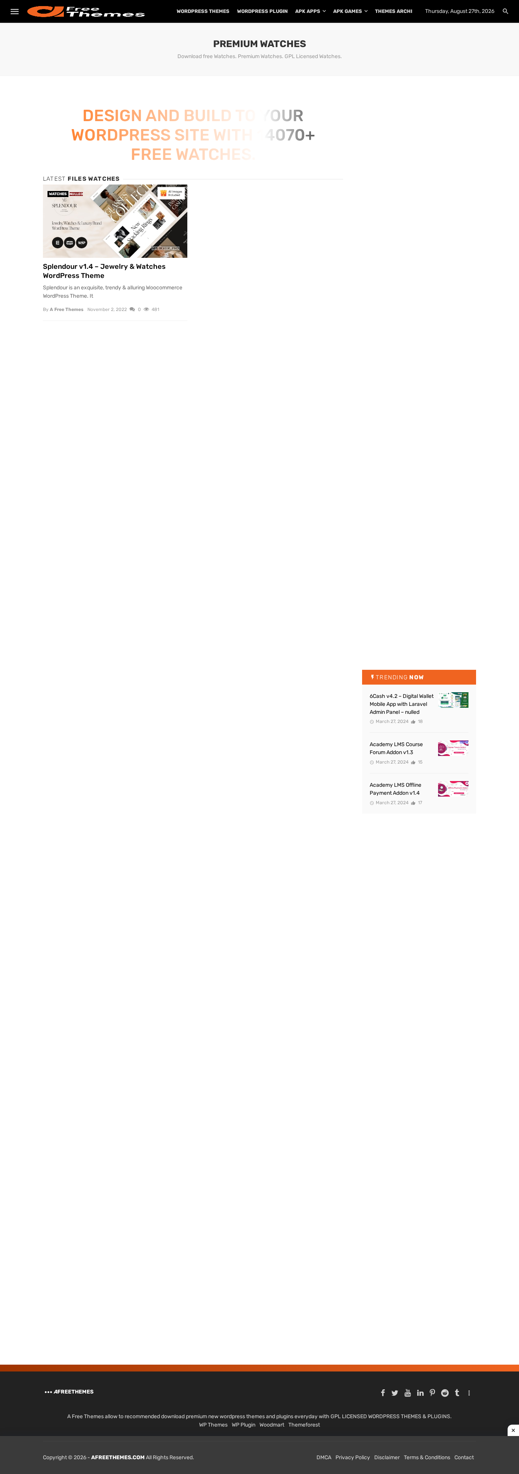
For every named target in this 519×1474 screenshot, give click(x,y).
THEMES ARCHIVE (397, 11)
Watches (58, 194)
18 (420, 721)
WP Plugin (243, 1425)
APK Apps (307, 11)
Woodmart (272, 1425)
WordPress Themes (203, 11)
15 (419, 762)
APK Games (347, 11)
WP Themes (213, 1425)
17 (419, 802)
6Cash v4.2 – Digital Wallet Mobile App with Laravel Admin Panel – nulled (402, 704)
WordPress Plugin (262, 11)
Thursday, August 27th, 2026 (459, 11)
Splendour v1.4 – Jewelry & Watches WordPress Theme (104, 271)
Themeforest (304, 1425)
